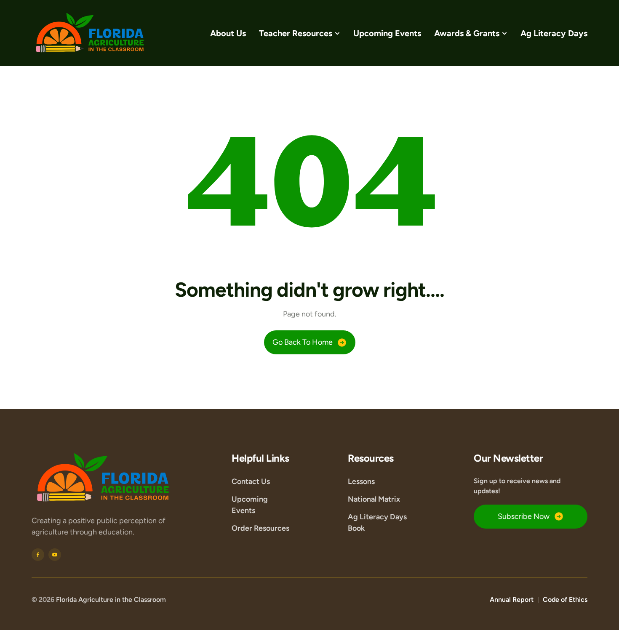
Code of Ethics (565, 599)
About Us (228, 33)
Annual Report (512, 599)
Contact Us (251, 481)
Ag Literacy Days (553, 33)
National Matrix (374, 498)
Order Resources (260, 527)
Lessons (361, 481)
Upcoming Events (387, 33)
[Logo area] (103, 478)
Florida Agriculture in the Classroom (111, 599)
